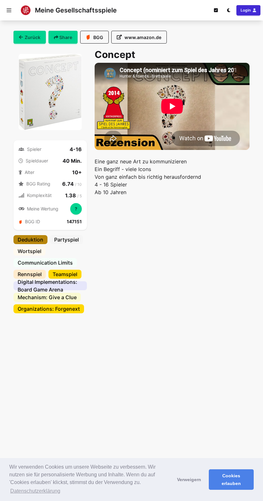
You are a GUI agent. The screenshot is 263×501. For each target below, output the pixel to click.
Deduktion (30, 239)
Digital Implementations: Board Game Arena (47, 285)
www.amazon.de (142, 37)
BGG (98, 37)
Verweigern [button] (189, 479)
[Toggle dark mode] (229, 10)
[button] (9, 10)
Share (65, 37)
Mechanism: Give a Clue (47, 297)
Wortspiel (29, 251)
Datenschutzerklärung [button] (35, 491)
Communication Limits (45, 262)
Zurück (32, 37)
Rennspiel (30, 274)
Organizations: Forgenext (49, 309)
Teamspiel (65, 274)
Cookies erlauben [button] (231, 479)
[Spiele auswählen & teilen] (216, 10)
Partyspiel (66, 239)
